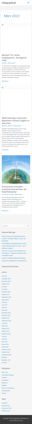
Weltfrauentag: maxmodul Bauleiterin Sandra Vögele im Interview (15, 121)
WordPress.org (6, 410)
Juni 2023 (4, 305)
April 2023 (4, 310)
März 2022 (5, 326)
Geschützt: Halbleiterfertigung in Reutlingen (14, 258)
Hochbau (4, 63)
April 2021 (4, 339)
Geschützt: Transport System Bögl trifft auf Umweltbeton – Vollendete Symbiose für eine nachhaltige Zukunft (14, 253)
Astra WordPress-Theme (16, 420)
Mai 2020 (4, 357)
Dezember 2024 (6, 278)
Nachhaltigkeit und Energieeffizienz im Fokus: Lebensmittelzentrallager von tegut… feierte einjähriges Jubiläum (14, 246)
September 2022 (6, 320)
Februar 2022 (5, 328)
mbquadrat (9, 2)
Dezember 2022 (6, 313)
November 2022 (6, 315)
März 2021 (5, 341)
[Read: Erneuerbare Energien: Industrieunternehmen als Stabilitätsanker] (16, 169)
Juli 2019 (4, 362)
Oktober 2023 (5, 294)
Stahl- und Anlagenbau (8, 388)
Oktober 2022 (5, 318)
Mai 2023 (4, 307)
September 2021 (6, 333)
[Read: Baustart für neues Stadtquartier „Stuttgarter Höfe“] (16, 37)
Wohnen (10, 125)
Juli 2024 (4, 286)
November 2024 (6, 281)
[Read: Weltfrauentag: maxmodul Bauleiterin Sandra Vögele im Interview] (16, 100)
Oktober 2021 (5, 331)
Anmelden (4, 403)
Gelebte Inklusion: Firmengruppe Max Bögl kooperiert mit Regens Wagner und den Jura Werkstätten (14, 239)
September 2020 (6, 354)
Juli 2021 (4, 336)
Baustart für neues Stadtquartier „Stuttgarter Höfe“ (14, 58)
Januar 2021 (5, 347)
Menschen (5, 125)
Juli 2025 (4, 276)
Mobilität (4, 385)
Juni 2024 (4, 289)
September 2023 (6, 297)
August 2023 (5, 299)
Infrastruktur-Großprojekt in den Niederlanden (14, 260)
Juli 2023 (4, 302)
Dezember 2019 (6, 360)
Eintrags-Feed (5, 405)
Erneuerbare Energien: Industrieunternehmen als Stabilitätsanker (14, 189)
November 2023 (6, 292)
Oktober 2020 (5, 352)
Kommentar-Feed (6, 408)
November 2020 (6, 349)
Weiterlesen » (5, 81)
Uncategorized (6, 390)
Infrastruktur (5, 380)
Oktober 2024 (5, 284)
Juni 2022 (4, 323)
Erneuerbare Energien (8, 194)
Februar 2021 (5, 344)
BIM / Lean (5, 372)
